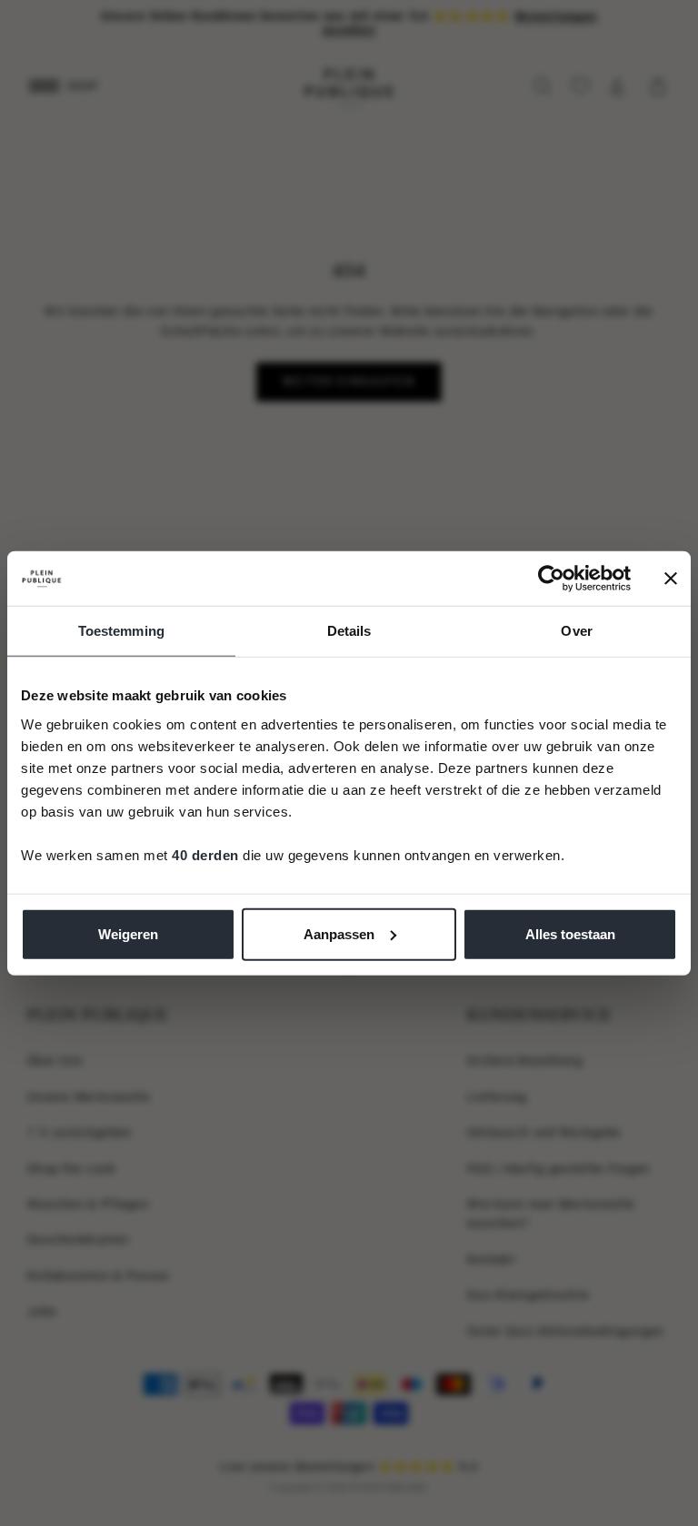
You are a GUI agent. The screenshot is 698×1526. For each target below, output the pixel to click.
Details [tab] (349, 631)
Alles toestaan (570, 933)
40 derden (205, 854)
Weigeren (128, 933)
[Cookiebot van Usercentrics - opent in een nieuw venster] (551, 578)
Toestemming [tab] (121, 631)
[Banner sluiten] (670, 578)
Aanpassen (339, 933)
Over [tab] (576, 631)
